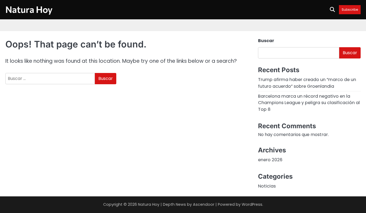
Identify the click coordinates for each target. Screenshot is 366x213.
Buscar (266, 41)
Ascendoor (203, 204)
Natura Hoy (29, 9)
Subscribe (350, 9)
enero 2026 (270, 160)
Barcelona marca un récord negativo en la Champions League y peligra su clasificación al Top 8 (309, 102)
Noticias (267, 186)
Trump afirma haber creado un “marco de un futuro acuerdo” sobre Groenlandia (307, 82)
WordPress (252, 204)
